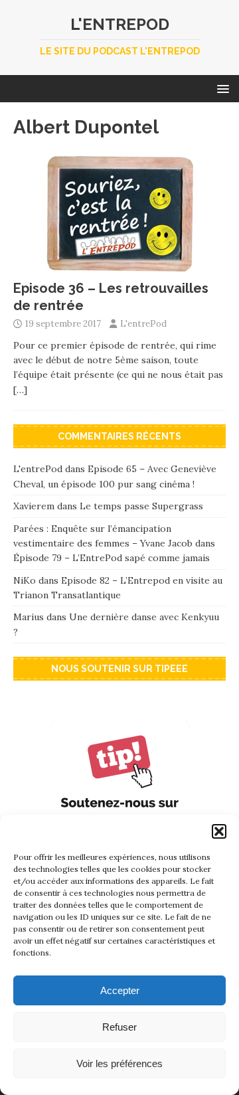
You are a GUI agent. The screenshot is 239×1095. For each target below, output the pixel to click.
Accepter (119, 990)
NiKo (24, 580)
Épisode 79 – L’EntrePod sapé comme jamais (111, 558)
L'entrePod (143, 323)
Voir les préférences (119, 1063)
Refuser (119, 1027)
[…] (20, 390)
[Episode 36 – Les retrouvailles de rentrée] (119, 265)
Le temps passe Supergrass (141, 506)
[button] (219, 831)
